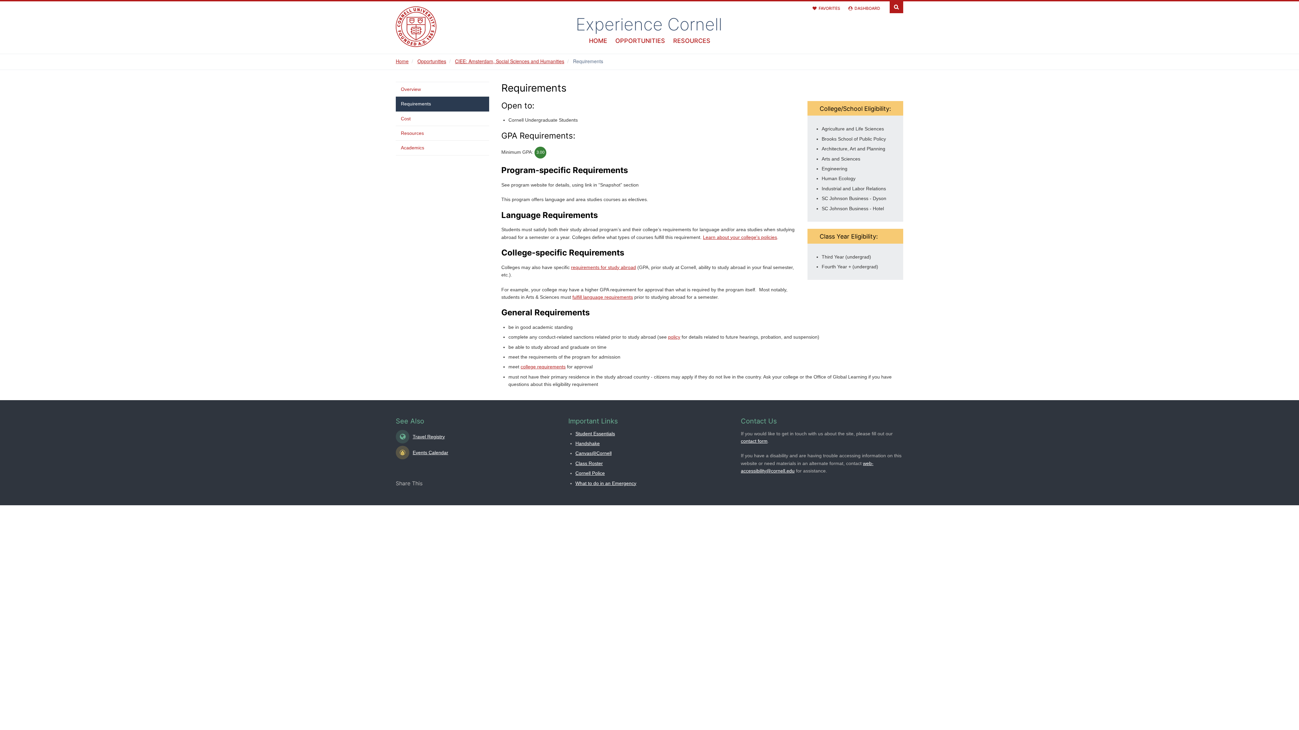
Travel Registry (429, 436)
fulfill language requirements (602, 297)
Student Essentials (595, 433)
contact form (754, 441)
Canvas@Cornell (593, 453)
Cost (406, 118)
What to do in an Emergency (605, 483)
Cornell (649, 24)
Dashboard (867, 8)
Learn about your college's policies (740, 237)
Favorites (829, 8)
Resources (691, 40)
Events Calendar (430, 452)
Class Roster (589, 463)
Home (598, 40)
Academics (412, 147)
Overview (411, 89)
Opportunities (640, 40)
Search (896, 6)
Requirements (416, 103)
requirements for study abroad (603, 267)
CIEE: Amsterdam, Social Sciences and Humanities (509, 61)
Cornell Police (590, 473)
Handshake (587, 443)
